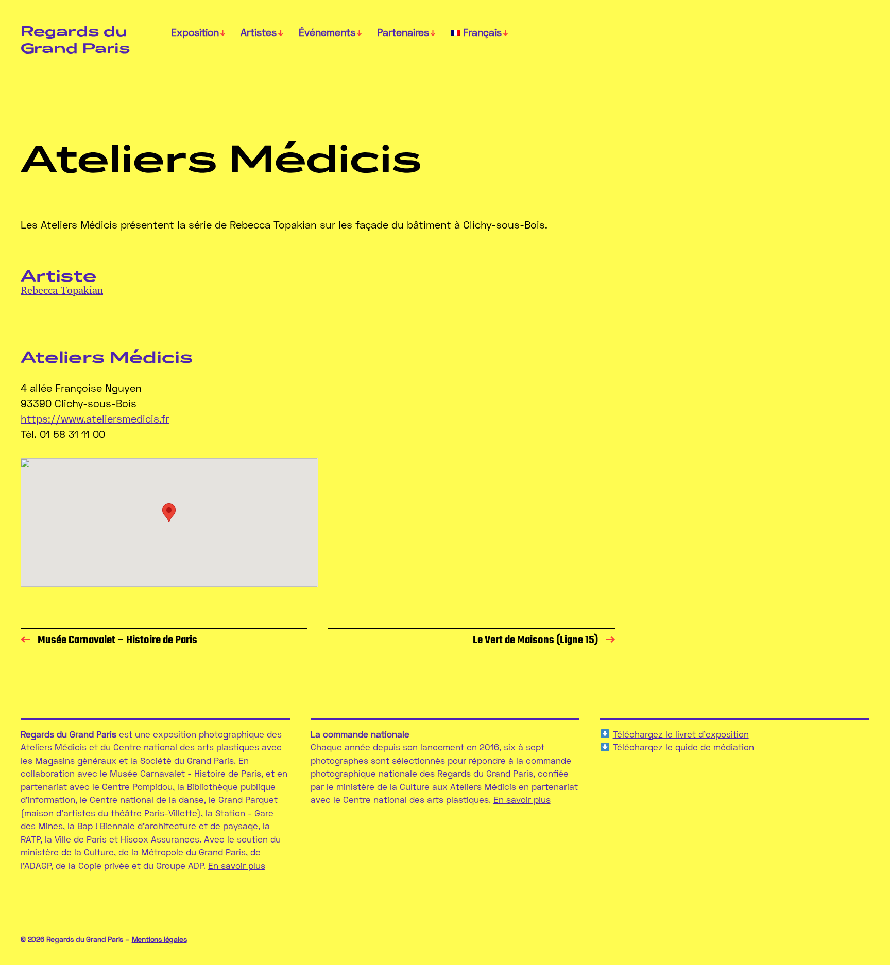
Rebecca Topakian (62, 290)
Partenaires (403, 32)
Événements (327, 32)
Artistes (259, 32)
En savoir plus (236, 865)
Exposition (195, 32)
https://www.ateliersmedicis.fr (95, 418)
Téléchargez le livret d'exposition (681, 734)
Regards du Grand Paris (75, 39)
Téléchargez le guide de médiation (683, 747)
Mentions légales (159, 939)
